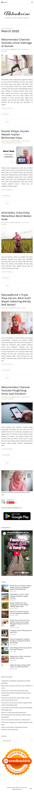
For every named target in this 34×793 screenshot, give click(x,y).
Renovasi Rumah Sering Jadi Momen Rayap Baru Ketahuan (19, 612)
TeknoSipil (4, 681)
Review (23, 308)
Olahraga (4, 51)
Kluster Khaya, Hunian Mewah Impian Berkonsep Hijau (15, 134)
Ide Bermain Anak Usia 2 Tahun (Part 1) (18, 720)
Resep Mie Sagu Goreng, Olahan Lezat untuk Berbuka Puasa (20, 666)
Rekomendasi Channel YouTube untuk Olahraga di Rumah (16, 43)
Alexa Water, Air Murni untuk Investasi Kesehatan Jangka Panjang (19, 596)
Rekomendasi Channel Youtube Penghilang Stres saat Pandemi (15, 390)
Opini (28, 397)
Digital (23, 397)
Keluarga (4, 224)
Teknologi (10, 399)
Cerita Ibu (25, 222)
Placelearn (4, 690)
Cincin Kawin (5, 707)
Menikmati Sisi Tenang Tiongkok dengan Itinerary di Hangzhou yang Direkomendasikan (20, 587)
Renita (3, 727)
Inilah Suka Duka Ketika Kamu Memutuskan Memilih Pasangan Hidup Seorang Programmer (16, 693)
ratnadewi (6, 49)
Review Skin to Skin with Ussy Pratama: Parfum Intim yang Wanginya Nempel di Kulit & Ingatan (19, 622)
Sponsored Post (17, 143)
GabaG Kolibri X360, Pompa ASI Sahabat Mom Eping (20, 657)
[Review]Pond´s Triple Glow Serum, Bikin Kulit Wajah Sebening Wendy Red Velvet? (16, 299)
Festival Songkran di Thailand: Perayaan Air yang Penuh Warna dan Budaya (20, 640)
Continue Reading (7, 108)
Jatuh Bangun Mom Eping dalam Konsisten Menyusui (21, 648)
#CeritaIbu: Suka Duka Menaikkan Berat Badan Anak (16, 216)
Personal (4, 399)
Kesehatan (25, 49)
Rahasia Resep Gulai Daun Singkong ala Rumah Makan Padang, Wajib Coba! (19, 604)
